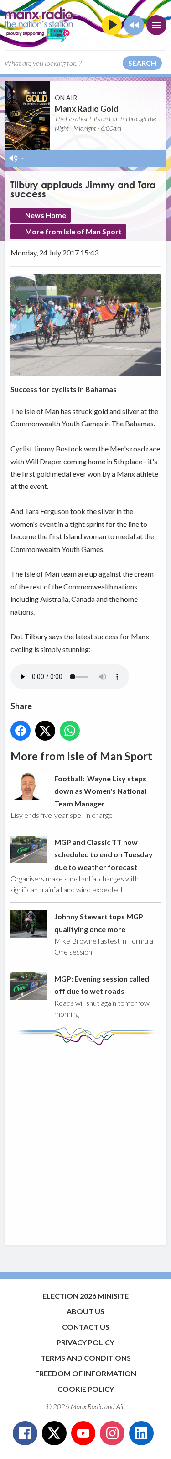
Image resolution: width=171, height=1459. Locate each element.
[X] (54, 1433)
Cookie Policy (85, 1389)
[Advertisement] (85, 1140)
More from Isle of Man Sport (73, 231)
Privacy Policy (85, 1342)
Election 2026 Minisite (85, 1295)
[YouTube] (83, 1433)
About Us (85, 1311)
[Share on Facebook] (20, 731)
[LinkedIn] (141, 1433)
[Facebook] (25, 1433)
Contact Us (85, 1326)
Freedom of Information (85, 1373)
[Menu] (156, 25)
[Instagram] (112, 1433)
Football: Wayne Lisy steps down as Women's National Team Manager (100, 791)
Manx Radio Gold (87, 109)
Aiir (120, 1406)
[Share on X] (45, 731)
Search (142, 62)
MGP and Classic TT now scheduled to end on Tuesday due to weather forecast (103, 854)
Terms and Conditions (86, 1357)
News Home (45, 215)
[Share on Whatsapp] (70, 731)
